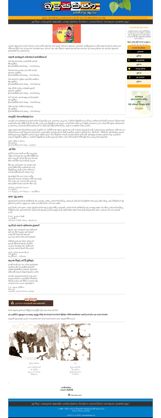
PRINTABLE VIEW (76, 395)
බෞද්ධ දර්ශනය (70, 21)
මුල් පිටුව (36, 21)
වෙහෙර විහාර (95, 21)
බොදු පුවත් (46, 21)
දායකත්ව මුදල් (122, 21)
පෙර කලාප (109, 21)
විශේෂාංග (83, 21)
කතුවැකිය (57, 21)
